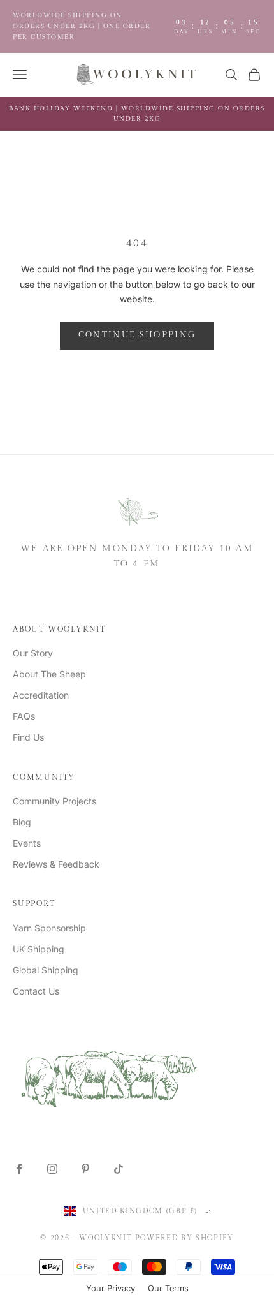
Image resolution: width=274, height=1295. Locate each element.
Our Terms (168, 1288)
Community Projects (54, 801)
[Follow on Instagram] (52, 1168)
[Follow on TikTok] (118, 1168)
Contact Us (36, 991)
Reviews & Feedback (56, 864)
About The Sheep (49, 674)
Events (27, 843)
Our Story (33, 653)
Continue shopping (137, 335)
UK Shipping (38, 949)
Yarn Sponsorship (49, 927)
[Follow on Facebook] (19, 1168)
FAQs (24, 716)
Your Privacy (110, 1288)
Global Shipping (45, 970)
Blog (22, 822)
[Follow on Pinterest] (85, 1168)
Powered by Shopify (184, 1238)
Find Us (28, 737)
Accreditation (41, 695)
